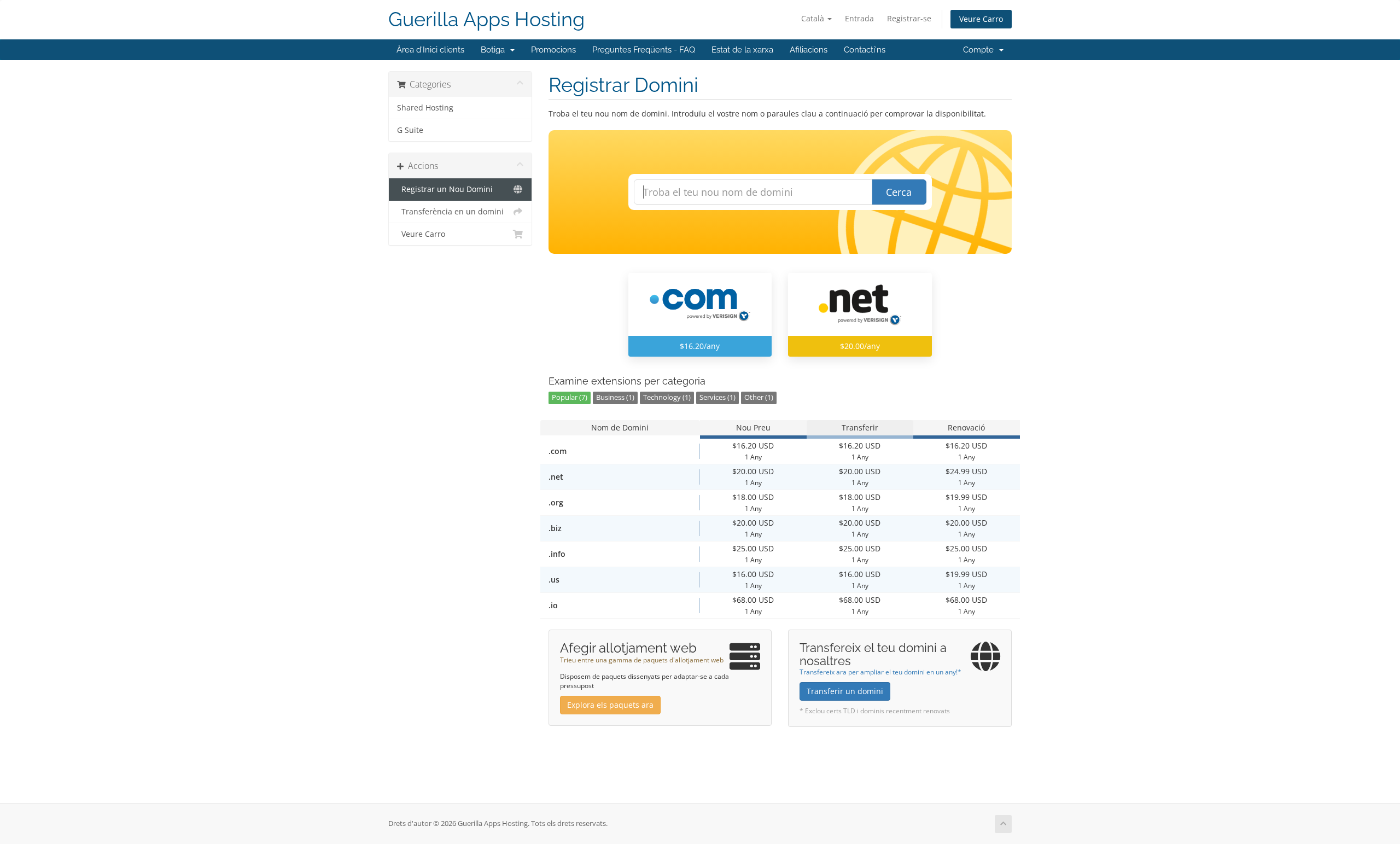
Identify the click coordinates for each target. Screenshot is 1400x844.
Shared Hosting (425, 108)
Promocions (553, 50)
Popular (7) (569, 397)
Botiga (495, 50)
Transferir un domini (845, 691)
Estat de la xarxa (742, 50)
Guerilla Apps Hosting (486, 19)
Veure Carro (981, 19)
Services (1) (717, 397)
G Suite (410, 130)
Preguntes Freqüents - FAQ (643, 50)
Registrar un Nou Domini (445, 189)
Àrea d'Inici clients (430, 50)
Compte (980, 50)
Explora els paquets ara (610, 705)
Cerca (899, 192)
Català (813, 18)
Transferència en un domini (450, 212)
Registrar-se (909, 18)
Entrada (859, 18)
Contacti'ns (864, 50)
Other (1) (758, 397)
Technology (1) (667, 397)
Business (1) (615, 397)
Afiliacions (808, 50)
